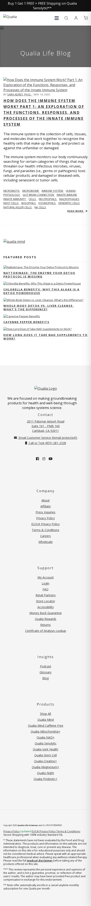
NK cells (40, 207)
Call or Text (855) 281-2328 (47, 443)
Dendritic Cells (69, 203)
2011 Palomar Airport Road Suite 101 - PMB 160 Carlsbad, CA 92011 (45, 426)
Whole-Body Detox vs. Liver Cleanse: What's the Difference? (38, 307)
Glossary (45, 672)
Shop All (45, 714)
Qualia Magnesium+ (45, 767)
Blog (45, 678)
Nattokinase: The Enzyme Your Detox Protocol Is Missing (39, 274)
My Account (45, 577)
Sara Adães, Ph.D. (19, 94)
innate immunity (14, 199)
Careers (45, 536)
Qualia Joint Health (45, 749)
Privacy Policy (45, 518)
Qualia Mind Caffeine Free (45, 726)
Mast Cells (11, 203)
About (45, 500)
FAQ (45, 589)
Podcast (45, 666)
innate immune (67, 195)
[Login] (76, 18)
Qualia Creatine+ (45, 761)
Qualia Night (45, 773)
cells (33, 199)
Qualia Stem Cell (45, 755)
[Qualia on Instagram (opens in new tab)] (43, 458)
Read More (75, 211)
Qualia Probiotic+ (45, 779)
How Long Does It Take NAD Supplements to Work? (45, 336)
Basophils (28, 203)
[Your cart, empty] (86, 18)
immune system (53, 191)
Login (45, 583)
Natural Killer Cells (17, 207)
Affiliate (45, 506)
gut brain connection (39, 195)
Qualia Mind (45, 720)
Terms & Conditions (45, 530)
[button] (57, 18)
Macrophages (69, 199)
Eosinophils (47, 203)
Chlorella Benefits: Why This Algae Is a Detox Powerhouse (41, 291)
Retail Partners (46, 595)
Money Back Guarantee (45, 613)
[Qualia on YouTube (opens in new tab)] (50, 458)
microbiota (11, 191)
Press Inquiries (45, 512)
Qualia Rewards (45, 619)
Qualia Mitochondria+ (45, 731)
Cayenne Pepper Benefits (26, 322)
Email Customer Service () (47, 438)
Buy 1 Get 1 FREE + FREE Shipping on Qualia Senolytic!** (42, 5)
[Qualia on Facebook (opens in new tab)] (37, 458)
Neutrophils (48, 199)
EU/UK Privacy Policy (45, 524)
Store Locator (45, 601)
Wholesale (46, 542)
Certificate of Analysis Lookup (45, 631)
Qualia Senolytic (46, 743)
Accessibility (45, 607)
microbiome (31, 191)
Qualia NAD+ (46, 737)
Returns (45, 625)
